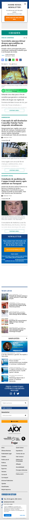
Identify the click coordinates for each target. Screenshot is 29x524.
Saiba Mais (22, 515)
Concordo (7, 515)
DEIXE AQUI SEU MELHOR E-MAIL (14, 18)
